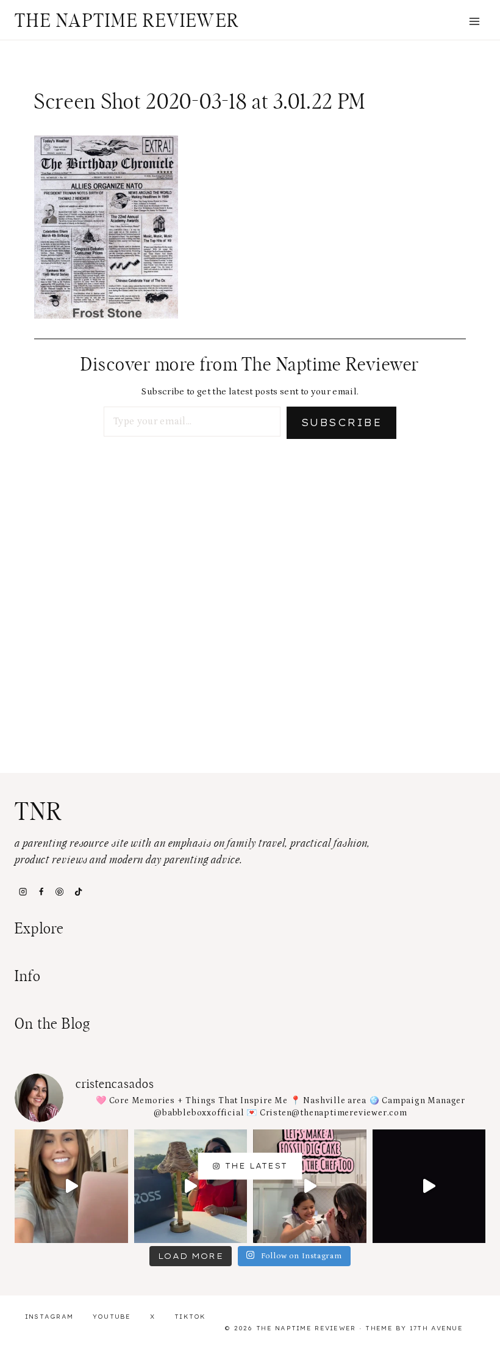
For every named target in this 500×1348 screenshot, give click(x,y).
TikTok (190, 1316)
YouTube (112, 1316)
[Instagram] (22, 892)
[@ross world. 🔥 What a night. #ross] (191, 1186)
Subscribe (341, 422)
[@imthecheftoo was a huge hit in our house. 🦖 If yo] (309, 1186)
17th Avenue (436, 1328)
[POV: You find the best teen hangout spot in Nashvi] (429, 1186)
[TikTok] (78, 892)
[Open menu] (474, 21)
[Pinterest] (60, 892)
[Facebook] (41, 892)
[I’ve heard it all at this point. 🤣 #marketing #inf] (71, 1186)
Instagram (49, 1316)
